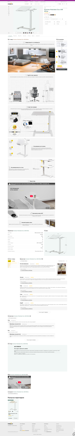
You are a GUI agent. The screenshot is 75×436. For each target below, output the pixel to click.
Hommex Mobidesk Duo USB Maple (12, 414)
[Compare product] (62, 19)
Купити (16, 418)
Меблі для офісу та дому (47, 6)
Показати (43, 312)
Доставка (26, 1)
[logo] (10, 4)
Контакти (36, 1)
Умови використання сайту (48, 429)
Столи (54, 6)
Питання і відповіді (34, 430)
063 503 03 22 (60, 429)
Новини (45, 425)
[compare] (17, 411)
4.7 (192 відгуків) (25, 430)
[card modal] (9, 33)
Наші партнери (43, 1)
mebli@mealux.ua (48, 431)
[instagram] (58, 431)
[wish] (16, 411)
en (57, 1)
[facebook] (57, 431)
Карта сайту (46, 430)
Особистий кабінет (34, 431)
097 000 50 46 (64, 1)
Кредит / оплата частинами (36, 429)
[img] (13, 406)
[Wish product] (60, 19)
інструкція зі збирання (12, 393)
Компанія (21, 425)
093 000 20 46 (58, 426)
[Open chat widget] (74, 434)
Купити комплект (62, 69)
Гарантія (31, 1)
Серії (20, 426)
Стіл (26, 270)
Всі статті (45, 426)
